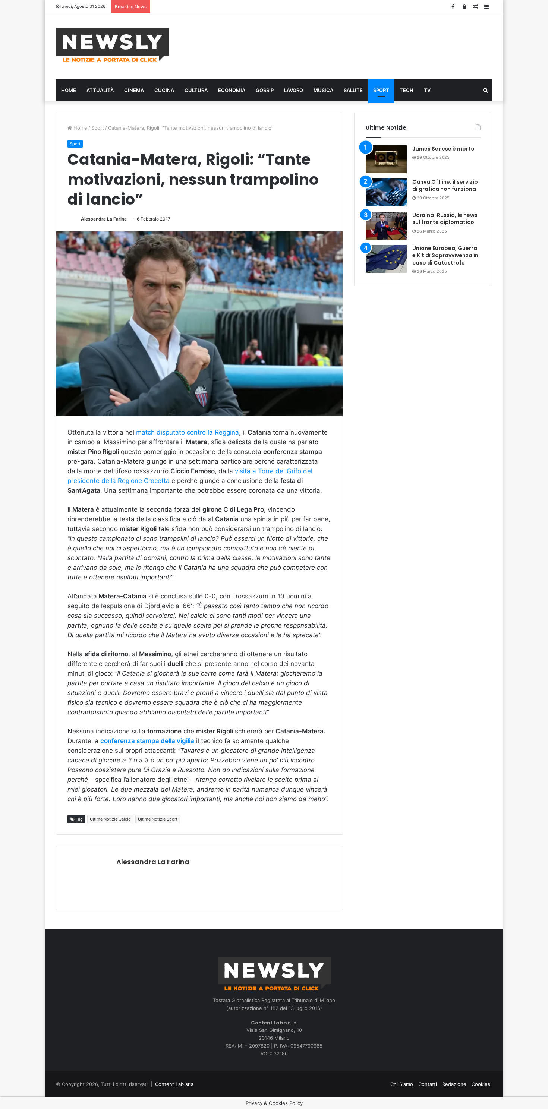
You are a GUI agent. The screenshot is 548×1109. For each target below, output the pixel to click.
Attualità (100, 90)
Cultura (196, 90)
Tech (406, 90)
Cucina (164, 90)
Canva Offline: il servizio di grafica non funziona (445, 185)
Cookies (481, 1084)
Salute (353, 90)
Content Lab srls (174, 1084)
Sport (381, 90)
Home (68, 90)
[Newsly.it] (112, 45)
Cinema (134, 90)
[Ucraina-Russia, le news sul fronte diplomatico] (386, 226)
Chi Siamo (401, 1084)
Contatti (427, 1084)
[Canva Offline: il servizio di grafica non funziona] (386, 192)
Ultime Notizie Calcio (110, 819)
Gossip (265, 90)
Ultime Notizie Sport (157, 819)
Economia (231, 90)
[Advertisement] (348, 45)
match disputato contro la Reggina (187, 432)
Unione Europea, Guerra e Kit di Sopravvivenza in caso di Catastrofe (445, 255)
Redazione (454, 1084)
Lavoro (293, 90)
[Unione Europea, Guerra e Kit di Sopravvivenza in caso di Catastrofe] (386, 259)
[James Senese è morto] (386, 159)
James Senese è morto (443, 148)
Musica (323, 90)
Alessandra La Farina (104, 219)
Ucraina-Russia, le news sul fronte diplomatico (445, 218)
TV (427, 90)
